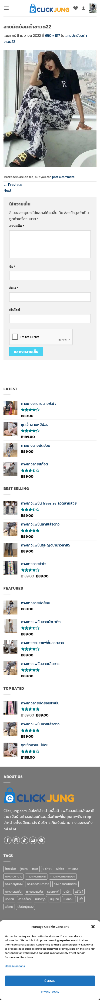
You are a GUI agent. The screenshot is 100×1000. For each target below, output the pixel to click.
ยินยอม (49, 980)
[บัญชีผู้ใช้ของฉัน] (83, 8)
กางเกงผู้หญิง (14, 884)
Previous (12, 184)
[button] (93, 926)
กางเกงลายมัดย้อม (65, 884)
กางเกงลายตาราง (38, 884)
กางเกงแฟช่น (34, 891)
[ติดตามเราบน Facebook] (8, 840)
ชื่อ (12, 266)
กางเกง (73, 869)
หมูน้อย (54, 899)
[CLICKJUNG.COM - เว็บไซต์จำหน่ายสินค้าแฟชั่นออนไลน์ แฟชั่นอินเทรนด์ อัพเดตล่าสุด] (49, 8)
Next (9, 190)
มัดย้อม (9, 899)
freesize (10, 869)
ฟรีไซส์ (79, 891)
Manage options (15, 966)
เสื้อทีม (9, 906)
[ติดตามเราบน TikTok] (24, 840)
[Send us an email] (33, 840)
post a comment (63, 177)
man (35, 869)
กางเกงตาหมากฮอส (62, 876)
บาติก (66, 891)
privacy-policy (50, 992)
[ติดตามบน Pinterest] (41, 840)
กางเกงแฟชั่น (13, 891)
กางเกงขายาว (13, 876)
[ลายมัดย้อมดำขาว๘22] (50, 108)
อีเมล (13, 288)
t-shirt (47, 869)
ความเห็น (16, 226)
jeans (24, 869)
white (60, 869)
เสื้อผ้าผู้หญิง (25, 906)
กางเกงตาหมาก (36, 876)
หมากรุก (40, 899)
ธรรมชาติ (53, 891)
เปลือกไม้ (68, 899)
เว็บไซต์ (14, 309)
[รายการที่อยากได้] (75, 8)
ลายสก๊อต (24, 899)
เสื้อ (81, 899)
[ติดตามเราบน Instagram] (16, 840)
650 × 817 (52, 35)
